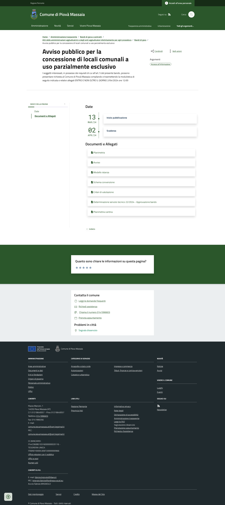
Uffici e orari (33, 458)
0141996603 (42, 416)
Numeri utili (33, 462)
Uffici (30, 391)
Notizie (160, 366)
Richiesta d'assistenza (123, 431)
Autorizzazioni (77, 370)
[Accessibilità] (8, 497)
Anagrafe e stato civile (80, 366)
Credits (77, 494)
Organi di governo (35, 378)
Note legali (118, 410)
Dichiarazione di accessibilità (126, 414)
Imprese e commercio (123, 366)
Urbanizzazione (164, 25)
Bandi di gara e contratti (91, 36)
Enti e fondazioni (35, 374)
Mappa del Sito (98, 494)
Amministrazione (39, 25)
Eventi (160, 392)
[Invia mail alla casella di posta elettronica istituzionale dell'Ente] (46, 427)
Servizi (70, 25)
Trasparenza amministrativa (139, 25)
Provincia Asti (77, 410)
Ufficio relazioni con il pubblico (41, 454)
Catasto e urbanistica (80, 374)
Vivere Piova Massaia (90, 25)
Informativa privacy (122, 406)
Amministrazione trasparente (64, 36)
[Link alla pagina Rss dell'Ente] (158, 406)
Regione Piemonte (37, 3)
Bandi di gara (140, 40)
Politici (31, 387)
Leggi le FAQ (119, 421)
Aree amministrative (37, 366)
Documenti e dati (35, 370)
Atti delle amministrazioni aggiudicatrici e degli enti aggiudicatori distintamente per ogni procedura (86, 40)
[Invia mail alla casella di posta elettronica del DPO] (46, 477)
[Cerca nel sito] (190, 14)
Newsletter (162, 409)
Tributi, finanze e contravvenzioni (128, 370)
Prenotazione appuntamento (126, 428)
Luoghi (160, 387)
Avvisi (159, 370)
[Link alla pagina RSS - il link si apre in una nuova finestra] (169, 14)
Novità (57, 25)
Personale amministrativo (39, 383)
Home (45, 36)
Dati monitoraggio (35, 494)
